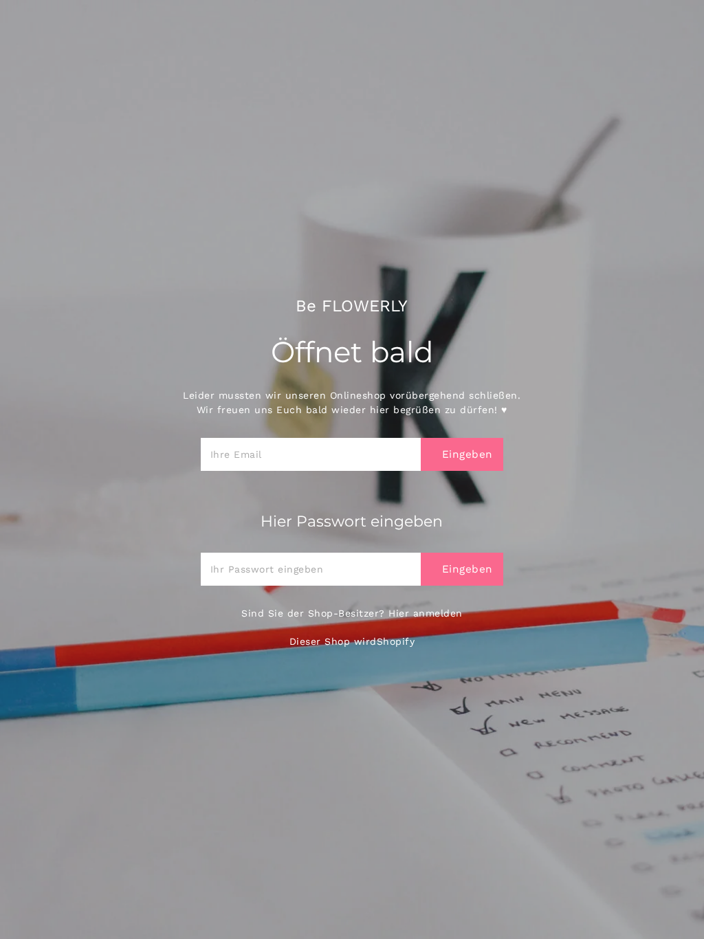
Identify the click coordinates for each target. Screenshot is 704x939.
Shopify (396, 641)
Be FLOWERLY (352, 306)
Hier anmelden (425, 613)
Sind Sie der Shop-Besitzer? (352, 613)
